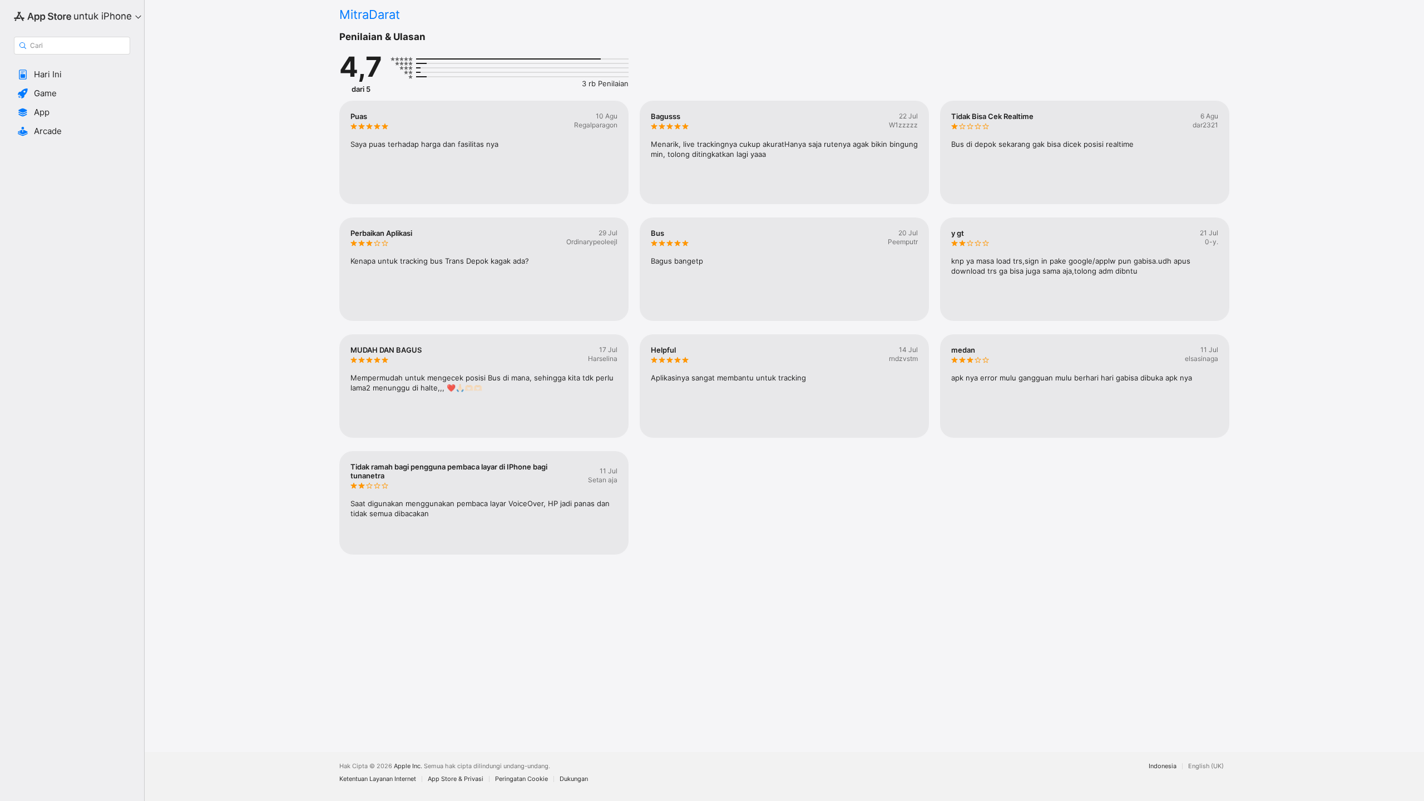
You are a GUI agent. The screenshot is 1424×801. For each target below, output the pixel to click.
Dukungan (574, 779)
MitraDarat (369, 14)
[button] (72, 74)
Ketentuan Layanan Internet (377, 779)
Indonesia (1162, 766)
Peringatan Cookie (521, 779)
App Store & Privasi (455, 779)
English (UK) (1206, 766)
